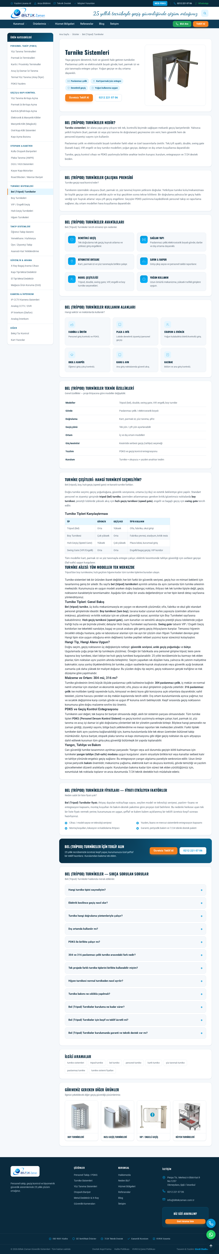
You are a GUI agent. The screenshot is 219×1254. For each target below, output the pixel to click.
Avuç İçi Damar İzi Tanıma (24, 70)
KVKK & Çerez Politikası (143, 1249)
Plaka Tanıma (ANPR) (22, 157)
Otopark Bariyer (82, 1192)
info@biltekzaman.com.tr (180, 1200)
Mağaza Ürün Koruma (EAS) (26, 285)
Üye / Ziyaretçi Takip (21, 244)
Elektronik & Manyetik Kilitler (26, 117)
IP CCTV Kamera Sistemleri (25, 299)
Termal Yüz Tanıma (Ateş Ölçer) (27, 77)
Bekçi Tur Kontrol (20, 333)
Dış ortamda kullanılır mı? (83, 928)
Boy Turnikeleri (18, 198)
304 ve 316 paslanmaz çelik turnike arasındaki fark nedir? (102, 954)
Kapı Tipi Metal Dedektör (24, 272)
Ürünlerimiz (39, 23)
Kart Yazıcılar (18, 340)
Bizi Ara (184, 23)
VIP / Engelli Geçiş (20, 204)
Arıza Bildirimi (43, 3)
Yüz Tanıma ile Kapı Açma (24, 98)
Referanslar (86, 23)
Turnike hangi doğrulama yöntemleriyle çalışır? (95, 915)
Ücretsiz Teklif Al (79, 97)
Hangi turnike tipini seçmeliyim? (87, 889)
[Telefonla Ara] (211, 1223)
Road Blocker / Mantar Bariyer (27, 177)
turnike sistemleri (75, 1062)
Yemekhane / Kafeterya (23, 238)
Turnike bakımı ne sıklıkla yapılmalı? (89, 993)
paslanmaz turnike (76, 1070)
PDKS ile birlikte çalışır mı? (84, 941)
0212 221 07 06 (184, 3)
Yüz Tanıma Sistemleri (85, 1186)
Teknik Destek (64, 3)
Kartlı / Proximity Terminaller (26, 64)
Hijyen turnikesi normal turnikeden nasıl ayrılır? (95, 980)
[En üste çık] (211, 1246)
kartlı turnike (154, 1062)
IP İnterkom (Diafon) (22, 312)
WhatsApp (203, 3)
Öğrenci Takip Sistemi (22, 232)
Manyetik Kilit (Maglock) (23, 124)
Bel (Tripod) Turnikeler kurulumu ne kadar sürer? (96, 1006)
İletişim (114, 23)
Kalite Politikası (121, 1249)
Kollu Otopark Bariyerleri (24, 151)
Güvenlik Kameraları (84, 1203)
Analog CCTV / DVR (21, 306)
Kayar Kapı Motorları (22, 170)
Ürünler (75, 34)
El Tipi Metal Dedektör (22, 278)
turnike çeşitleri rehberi (137, 637)
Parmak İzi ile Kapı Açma (24, 104)
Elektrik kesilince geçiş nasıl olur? (88, 902)
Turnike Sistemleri (83, 1180)
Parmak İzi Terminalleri (23, 57)
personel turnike (133, 1062)
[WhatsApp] (211, 1234)
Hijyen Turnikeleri (20, 217)
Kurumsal (18, 23)
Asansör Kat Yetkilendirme (25, 251)
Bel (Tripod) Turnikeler (23, 191)
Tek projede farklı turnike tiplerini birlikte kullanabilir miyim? (103, 967)
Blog (101, 23)
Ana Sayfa (64, 34)
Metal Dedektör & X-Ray (86, 1197)
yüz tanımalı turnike (175, 1062)
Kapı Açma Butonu (21, 136)
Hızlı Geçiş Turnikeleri (22, 210)
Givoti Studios (201, 1249)
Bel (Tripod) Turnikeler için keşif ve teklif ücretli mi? (98, 1020)
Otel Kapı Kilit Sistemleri (23, 130)
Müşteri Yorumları (86, 3)
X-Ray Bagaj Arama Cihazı (25, 265)
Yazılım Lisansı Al (22, 3)
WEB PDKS (160, 3)
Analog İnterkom (20, 318)
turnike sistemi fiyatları (102, 1070)
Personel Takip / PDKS (85, 1175)
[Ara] (204, 13)
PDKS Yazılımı (18, 83)
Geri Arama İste (185, 1221)
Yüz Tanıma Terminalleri (23, 51)
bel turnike (114, 1062)
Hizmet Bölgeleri (64, 23)
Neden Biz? (124, 1180)
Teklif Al (200, 23)
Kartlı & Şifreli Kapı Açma (24, 111)
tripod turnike (96, 1062)
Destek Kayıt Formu (101, 1249)
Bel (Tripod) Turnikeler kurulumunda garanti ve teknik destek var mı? (107, 1033)
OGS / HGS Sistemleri (22, 164)
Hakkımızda (124, 1175)
